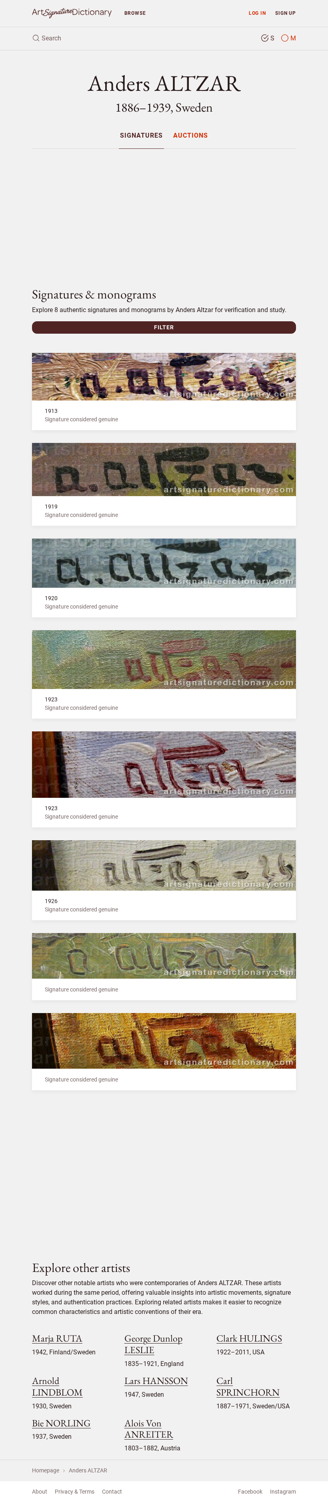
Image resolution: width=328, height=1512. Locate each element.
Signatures (141, 135)
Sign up (285, 13)
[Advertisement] (164, 211)
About (39, 1491)
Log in (257, 13)
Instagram (283, 1491)
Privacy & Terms (74, 1491)
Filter (164, 327)
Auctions (190, 135)
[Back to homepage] (72, 13)
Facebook (250, 1491)
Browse (135, 13)
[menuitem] (141, 135)
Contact (112, 1491)
